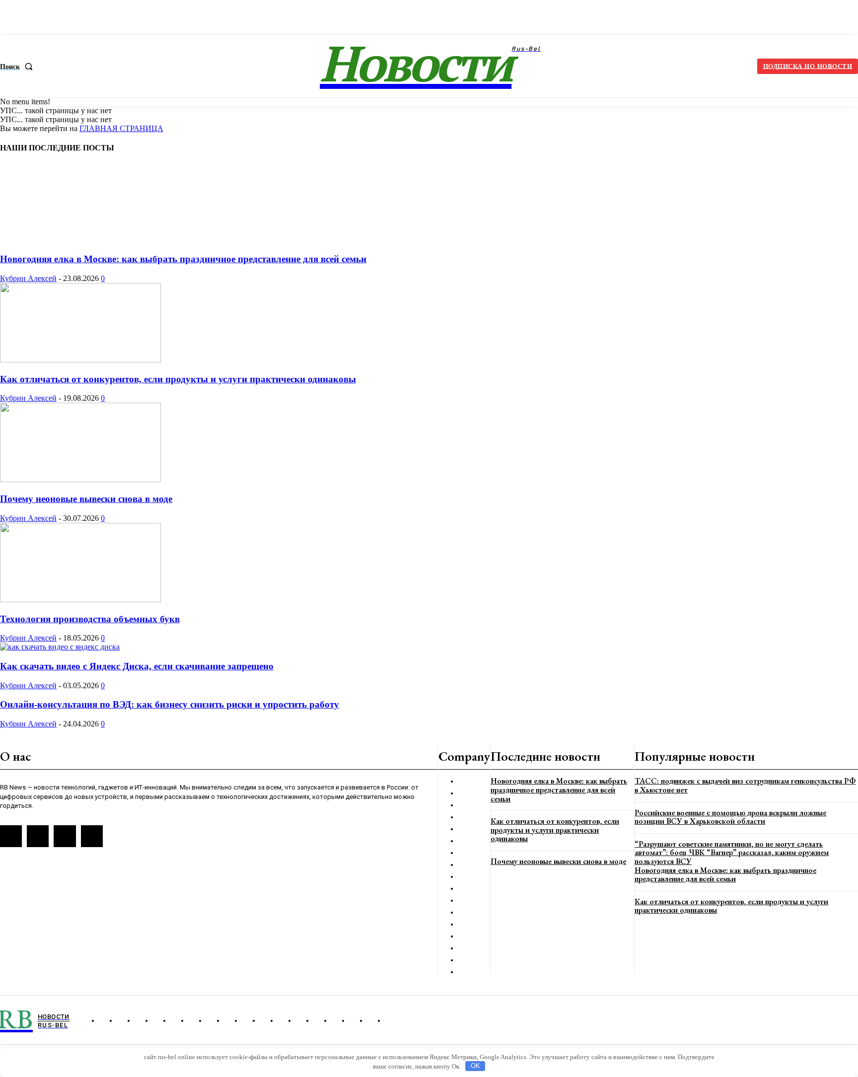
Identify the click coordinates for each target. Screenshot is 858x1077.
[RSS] (11, 836)
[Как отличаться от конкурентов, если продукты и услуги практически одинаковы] (80, 360)
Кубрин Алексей (28, 278)
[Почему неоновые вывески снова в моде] (80, 479)
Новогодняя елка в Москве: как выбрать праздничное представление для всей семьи (183, 259)
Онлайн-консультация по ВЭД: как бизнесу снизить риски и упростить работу (169, 704)
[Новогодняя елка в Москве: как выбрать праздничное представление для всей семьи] (56, 240)
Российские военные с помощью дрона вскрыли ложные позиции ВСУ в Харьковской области (730, 817)
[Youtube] (92, 836)
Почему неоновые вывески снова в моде (86, 499)
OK (475, 1066)
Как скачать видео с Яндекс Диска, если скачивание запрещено (137, 666)
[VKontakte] (38, 836)
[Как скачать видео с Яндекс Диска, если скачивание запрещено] (60, 647)
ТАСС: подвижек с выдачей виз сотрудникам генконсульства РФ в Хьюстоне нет (745, 785)
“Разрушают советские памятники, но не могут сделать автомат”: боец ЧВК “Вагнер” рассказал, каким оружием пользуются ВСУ (732, 852)
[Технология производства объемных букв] (80, 599)
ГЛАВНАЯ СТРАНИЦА (121, 128)
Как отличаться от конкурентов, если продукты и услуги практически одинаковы (178, 379)
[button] (18, 66)
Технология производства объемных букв (90, 619)
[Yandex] (64, 836)
